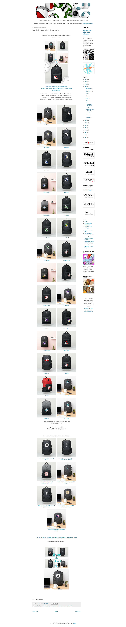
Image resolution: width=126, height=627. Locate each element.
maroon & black (66, 282)
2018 (86, 130)
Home (56, 611)
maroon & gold (46, 282)
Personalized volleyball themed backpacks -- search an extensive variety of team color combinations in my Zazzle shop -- (56, 88)
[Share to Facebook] (56, 604)
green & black (46, 260)
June (87, 96)
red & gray (46, 373)
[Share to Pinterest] (57, 604)
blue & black (66, 192)
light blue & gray (46, 215)
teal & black (66, 395)
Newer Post (35, 611)
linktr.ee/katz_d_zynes (88, 23)
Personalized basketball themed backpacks (89, 246)
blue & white (46, 170)
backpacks (38, 606)
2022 (86, 120)
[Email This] (51, 604)
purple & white (47, 350)
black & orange (66, 124)
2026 (86, 79)
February (88, 115)
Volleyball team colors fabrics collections (87, 32)
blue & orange (47, 192)
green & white (47, 237)
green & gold (66, 237)
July (87, 93)
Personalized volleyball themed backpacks (89, 238)
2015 (86, 137)
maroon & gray (66, 260)
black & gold (46, 147)
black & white (66, 147)
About (86, 221)
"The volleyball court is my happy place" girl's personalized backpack (66, 459)
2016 (86, 135)
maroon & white (46, 305)
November (88, 88)
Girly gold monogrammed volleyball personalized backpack (66, 506)
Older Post (77, 611)
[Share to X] (54, 604)
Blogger (74, 623)
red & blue (66, 373)
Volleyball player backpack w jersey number (46, 459)
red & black (66, 350)
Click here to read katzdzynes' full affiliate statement (88, 310)
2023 (86, 86)
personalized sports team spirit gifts (48, 606)
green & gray (66, 215)
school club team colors (62, 606)
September (89, 91)
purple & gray (66, 305)
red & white (46, 395)
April (87, 100)
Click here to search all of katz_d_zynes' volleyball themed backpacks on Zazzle (56, 537)
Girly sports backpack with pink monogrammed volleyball (46, 482)
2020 (86, 125)
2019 (86, 127)
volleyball (69, 606)
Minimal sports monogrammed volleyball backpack (66, 482)
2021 (86, 122)
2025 (86, 81)
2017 (86, 132)
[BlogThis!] (53, 604)
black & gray (46, 124)
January (88, 117)
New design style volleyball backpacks (90, 111)
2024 (86, 84)
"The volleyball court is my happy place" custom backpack (46, 506)
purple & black (47, 328)
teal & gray (46, 418)
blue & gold (66, 170)
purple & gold (66, 328)
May (87, 98)
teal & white (66, 418)
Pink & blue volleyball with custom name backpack (56, 530)
